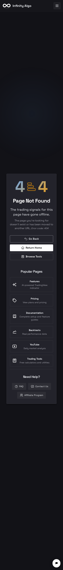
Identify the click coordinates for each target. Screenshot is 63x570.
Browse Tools (34, 256)
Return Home (34, 247)
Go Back (34, 238)
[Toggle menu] (57, 5)
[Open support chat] (56, 563)
